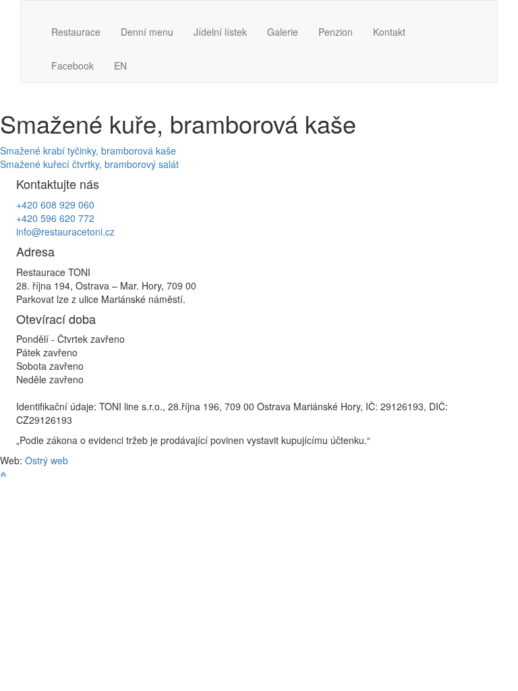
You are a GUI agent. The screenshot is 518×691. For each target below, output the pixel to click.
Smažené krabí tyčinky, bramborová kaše (88, 150)
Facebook (72, 65)
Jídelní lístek (220, 31)
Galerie (282, 31)
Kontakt (389, 31)
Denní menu (147, 31)
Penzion (335, 31)
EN (120, 65)
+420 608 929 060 (55, 204)
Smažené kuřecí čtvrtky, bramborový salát (89, 164)
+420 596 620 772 (55, 218)
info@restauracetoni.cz (65, 231)
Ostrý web (46, 460)
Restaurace (75, 31)
